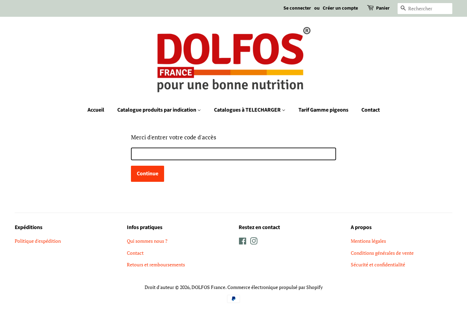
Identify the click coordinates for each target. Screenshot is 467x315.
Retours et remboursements (156, 264)
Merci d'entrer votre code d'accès (173, 137)
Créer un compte (340, 8)
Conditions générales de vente (382, 253)
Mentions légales (368, 241)
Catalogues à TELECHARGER (248, 110)
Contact (370, 110)
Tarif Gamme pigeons (323, 110)
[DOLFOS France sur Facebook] (242, 242)
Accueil (96, 110)
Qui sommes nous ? (147, 241)
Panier (383, 8)
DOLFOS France (208, 287)
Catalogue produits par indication (157, 110)
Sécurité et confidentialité (378, 264)
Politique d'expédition (38, 241)
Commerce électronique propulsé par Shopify (275, 287)
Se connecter (297, 8)
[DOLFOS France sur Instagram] (253, 242)
